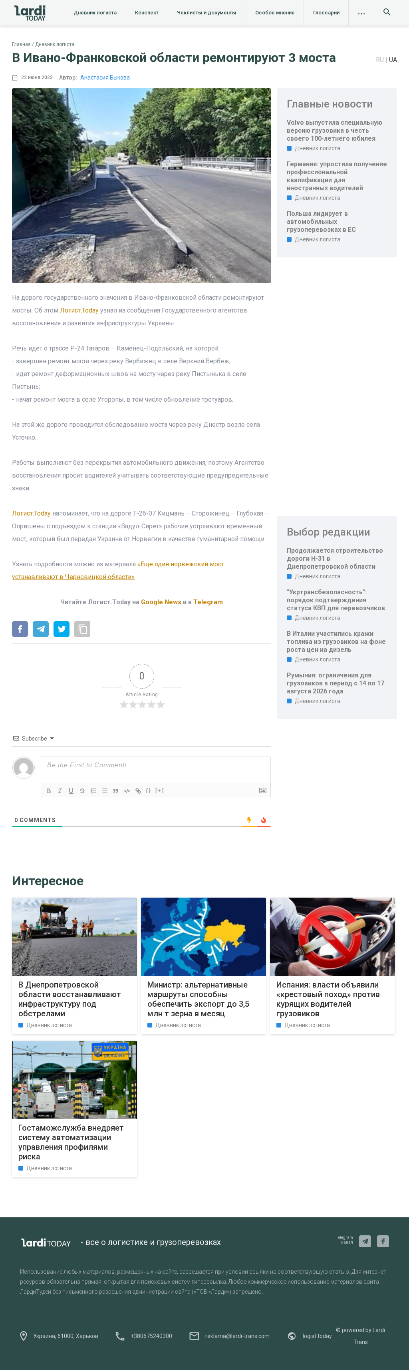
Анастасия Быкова (105, 77)
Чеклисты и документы (206, 13)
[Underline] (71, 791)
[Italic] (60, 791)
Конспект (147, 13)
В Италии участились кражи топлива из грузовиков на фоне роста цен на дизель (336, 641)
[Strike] (82, 791)
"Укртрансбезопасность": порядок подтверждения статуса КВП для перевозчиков (336, 600)
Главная (21, 44)
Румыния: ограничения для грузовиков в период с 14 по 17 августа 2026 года (335, 683)
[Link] (138, 791)
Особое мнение (275, 13)
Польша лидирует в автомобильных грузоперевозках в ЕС (321, 221)
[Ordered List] (93, 791)
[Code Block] (127, 791)
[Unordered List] (104, 791)
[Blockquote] (115, 791)
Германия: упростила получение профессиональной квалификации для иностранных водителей (337, 176)
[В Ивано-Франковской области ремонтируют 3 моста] (20, 630)
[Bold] (48, 791)
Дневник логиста (95, 13)
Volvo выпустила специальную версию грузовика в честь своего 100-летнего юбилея (334, 130)
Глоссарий (326, 13)
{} (148, 790)
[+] (159, 790)
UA (393, 60)
